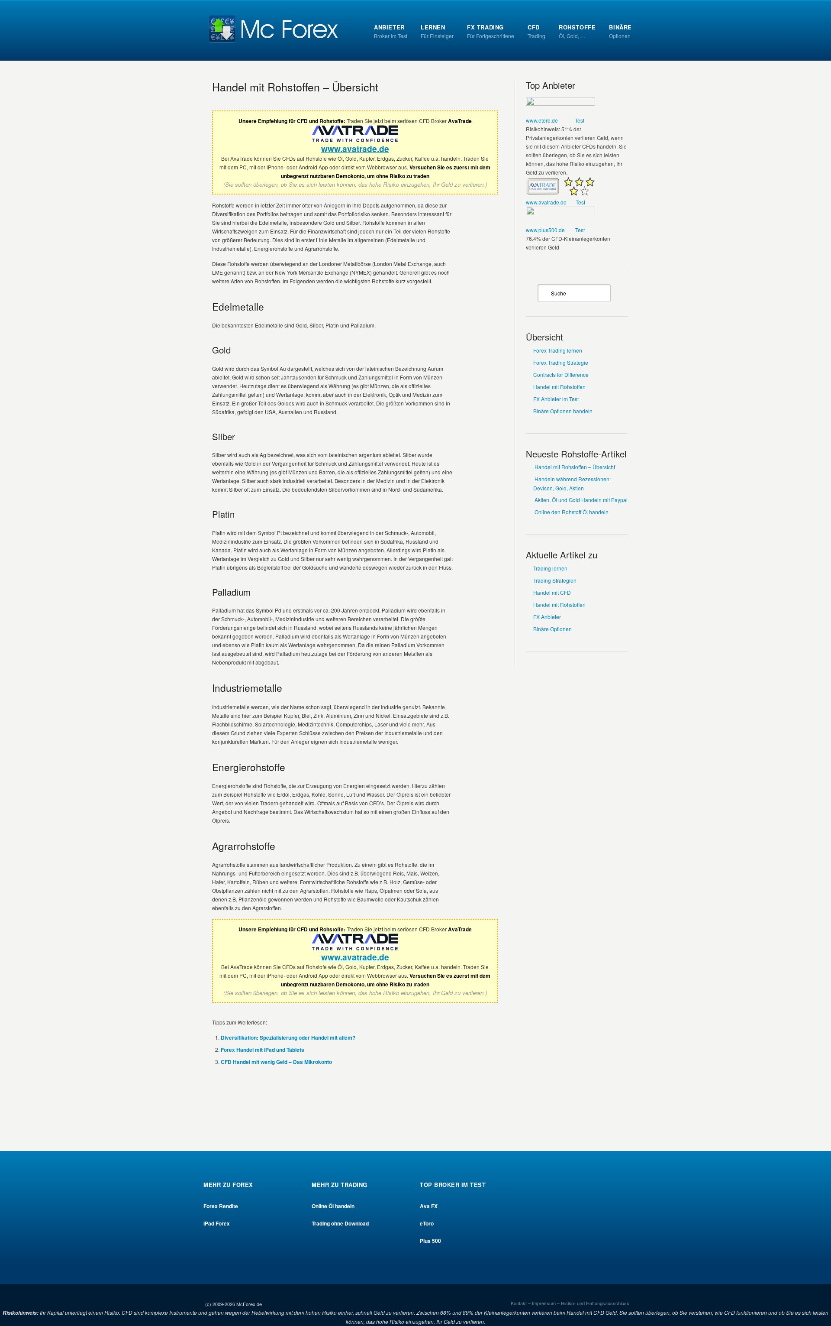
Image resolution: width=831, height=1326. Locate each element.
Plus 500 (430, 1241)
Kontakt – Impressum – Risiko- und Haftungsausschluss (570, 1303)
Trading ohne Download (340, 1223)
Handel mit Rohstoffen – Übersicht (295, 86)
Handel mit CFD (552, 592)
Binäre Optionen (552, 628)
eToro (427, 1223)
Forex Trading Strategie (560, 362)
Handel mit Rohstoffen (559, 386)
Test (579, 120)
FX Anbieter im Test (556, 398)
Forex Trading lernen (557, 350)
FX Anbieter (547, 616)
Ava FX (429, 1206)
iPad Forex (216, 1223)
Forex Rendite (220, 1206)
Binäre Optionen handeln (563, 411)
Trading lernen (550, 568)
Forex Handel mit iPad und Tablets (262, 1050)
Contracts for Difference (561, 374)
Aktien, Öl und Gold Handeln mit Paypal (581, 499)
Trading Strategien (555, 580)
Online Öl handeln (333, 1206)
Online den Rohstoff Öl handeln (572, 511)
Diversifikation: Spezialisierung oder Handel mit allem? (288, 1037)
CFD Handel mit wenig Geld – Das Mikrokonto (276, 1062)
